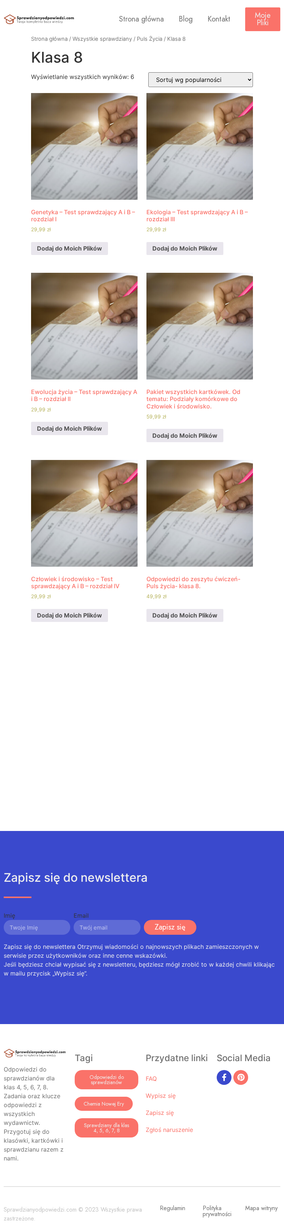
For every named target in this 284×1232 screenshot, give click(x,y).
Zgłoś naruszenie (169, 1129)
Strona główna (141, 19)
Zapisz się (160, 1112)
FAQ (151, 1078)
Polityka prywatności (217, 1211)
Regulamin (172, 1208)
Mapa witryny (261, 1208)
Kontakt (218, 19)
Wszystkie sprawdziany (102, 39)
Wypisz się (161, 1095)
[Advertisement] (142, 738)
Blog (186, 19)
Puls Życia (149, 39)
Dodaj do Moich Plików (69, 248)
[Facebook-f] (224, 1077)
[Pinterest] (240, 1077)
